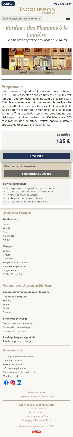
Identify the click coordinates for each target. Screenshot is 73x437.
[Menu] (68, 18)
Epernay (7, 300)
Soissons (7, 312)
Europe (6, 227)
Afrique (6, 239)
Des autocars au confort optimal (19, 323)
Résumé (23, 72)
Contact (8, 3)
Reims (6, 304)
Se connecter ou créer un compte (21, 18)
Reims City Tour (36, 412)
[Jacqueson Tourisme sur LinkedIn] (18, 383)
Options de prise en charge (16, 327)
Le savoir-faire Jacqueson (15, 331)
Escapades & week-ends (15, 262)
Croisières (8, 258)
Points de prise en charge (17, 341)
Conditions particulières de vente (19, 372)
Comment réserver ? (13, 360)
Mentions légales (11, 375)
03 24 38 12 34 (63, 3)
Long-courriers (10, 270)
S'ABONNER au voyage (36, 173)
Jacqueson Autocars (37, 408)
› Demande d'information (20, 166)
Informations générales (14, 368)
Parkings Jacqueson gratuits (19, 337)
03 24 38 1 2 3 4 (45, 396)
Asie (5, 231)
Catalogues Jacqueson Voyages (18, 356)
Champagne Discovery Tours (36, 420)
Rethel (6, 308)
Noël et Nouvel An (12, 274)
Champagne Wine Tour (36, 416)
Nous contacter (36, 392)
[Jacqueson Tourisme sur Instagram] (12, 383)
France (6, 223)
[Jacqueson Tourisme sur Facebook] (6, 383)
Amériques (8, 235)
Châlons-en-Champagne (15, 296)
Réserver (49, 72)
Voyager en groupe (12, 364)
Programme (35, 72)
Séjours (6, 250)
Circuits (6, 254)
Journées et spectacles (14, 266)
